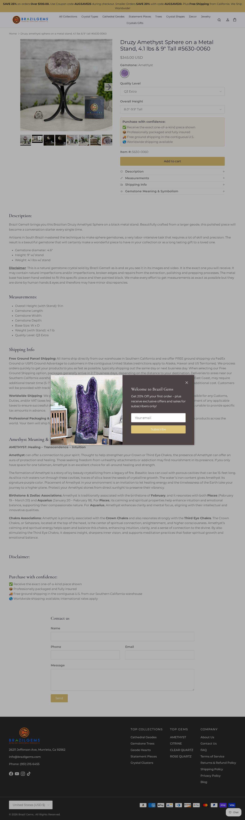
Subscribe (158, 429)
